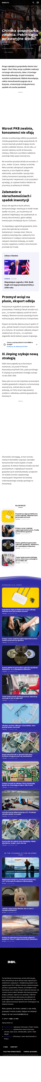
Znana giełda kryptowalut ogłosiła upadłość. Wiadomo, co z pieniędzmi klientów (27, 544)
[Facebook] (2, 1018)
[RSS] (9, 1018)
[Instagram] (4, 1018)
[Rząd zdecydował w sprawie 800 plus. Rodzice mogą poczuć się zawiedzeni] (20, 742)
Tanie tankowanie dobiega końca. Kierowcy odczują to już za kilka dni (26, 559)
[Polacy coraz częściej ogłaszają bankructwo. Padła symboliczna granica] (8, 531)
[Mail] (6, 1018)
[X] (14, 1018)
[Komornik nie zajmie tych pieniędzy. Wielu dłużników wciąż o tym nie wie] (20, 829)
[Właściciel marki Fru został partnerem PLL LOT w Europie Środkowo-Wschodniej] (20, 867)
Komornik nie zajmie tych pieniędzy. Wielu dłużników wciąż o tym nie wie (19, 842)
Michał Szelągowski (27, 48)
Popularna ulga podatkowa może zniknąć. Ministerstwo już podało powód (26, 515)
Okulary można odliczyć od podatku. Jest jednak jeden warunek (18, 726)
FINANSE (6, 44)
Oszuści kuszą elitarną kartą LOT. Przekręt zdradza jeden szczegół (19, 813)
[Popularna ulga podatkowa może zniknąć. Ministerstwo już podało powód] (8, 516)
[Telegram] (11, 1018)
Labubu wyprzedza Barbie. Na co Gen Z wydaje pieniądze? (18, 909)
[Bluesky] (16, 1018)
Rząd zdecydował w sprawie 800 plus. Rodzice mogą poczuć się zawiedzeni (17, 755)
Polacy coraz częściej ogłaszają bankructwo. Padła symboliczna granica (27, 530)
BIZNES (4, 883)
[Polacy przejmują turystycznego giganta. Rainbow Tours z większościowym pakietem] (20, 925)
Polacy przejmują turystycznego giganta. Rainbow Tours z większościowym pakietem (20, 938)
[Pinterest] (7, 1018)
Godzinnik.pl (8, 1027)
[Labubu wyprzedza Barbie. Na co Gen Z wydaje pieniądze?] (20, 896)
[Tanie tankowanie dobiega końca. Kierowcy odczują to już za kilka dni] (8, 560)
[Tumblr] (12, 1018)
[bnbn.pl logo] (12, 962)
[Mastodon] (17, 1018)
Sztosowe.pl (8, 1029)
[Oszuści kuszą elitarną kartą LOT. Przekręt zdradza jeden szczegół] (20, 800)
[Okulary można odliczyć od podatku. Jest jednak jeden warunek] (20, 713)
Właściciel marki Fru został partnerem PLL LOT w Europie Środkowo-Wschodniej (19, 880)
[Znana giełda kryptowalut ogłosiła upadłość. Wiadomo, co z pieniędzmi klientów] (8, 545)
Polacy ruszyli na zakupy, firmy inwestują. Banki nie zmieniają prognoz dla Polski (18, 784)
